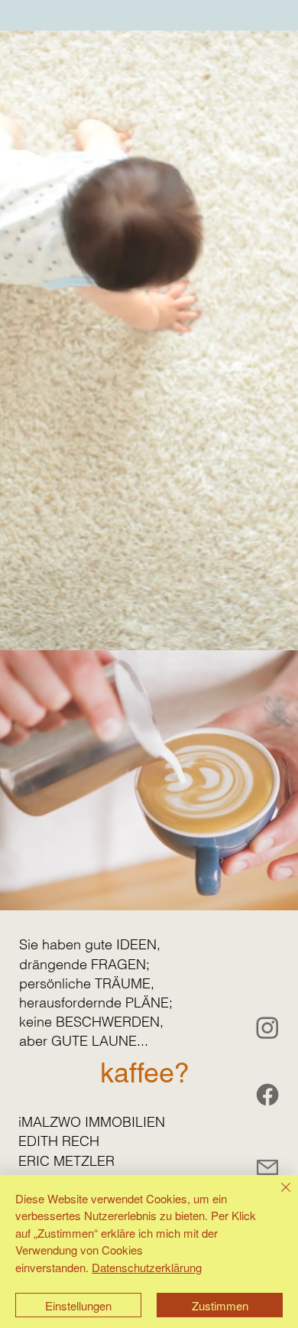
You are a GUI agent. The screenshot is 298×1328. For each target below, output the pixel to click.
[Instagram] (267, 1027)
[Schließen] (276, 1196)
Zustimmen (220, 1305)
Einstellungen (78, 1305)
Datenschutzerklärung (147, 1267)
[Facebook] (267, 1094)
